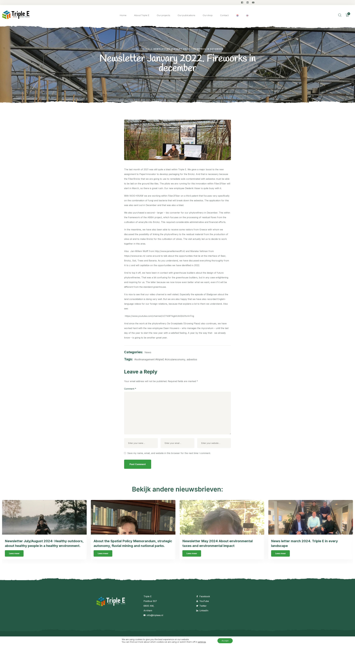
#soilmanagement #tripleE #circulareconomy (159, 359)
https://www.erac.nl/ (134, 255)
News (178, 78)
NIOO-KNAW (136, 195)
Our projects (163, 15)
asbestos (192, 359)
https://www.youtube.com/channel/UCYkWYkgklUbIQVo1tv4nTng (159, 316)
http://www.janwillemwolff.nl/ (170, 251)
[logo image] (16, 15)
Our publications (186, 15)
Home (123, 15)
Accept (225, 640)
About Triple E (141, 15)
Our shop (208, 15)
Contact (224, 15)
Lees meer (14, 553)
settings (202, 642)
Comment (130, 388)
